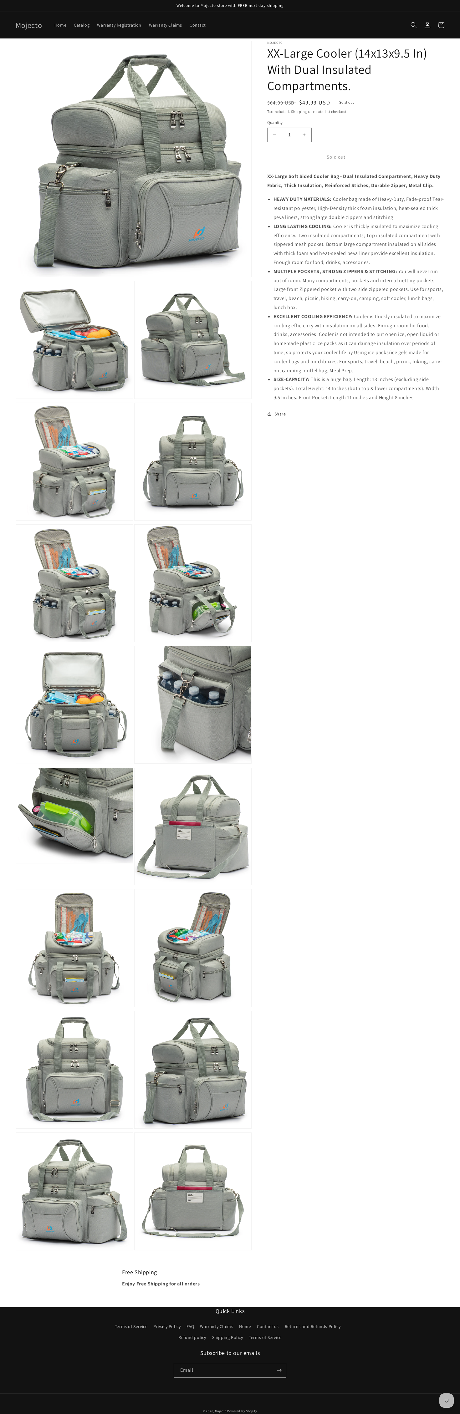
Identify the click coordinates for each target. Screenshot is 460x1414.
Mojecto (221, 1411)
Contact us (268, 1326)
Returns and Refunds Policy (313, 1326)
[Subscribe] (279, 1370)
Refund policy (192, 1337)
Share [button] (280, 414)
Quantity (275, 122)
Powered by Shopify (242, 1411)
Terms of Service (131, 1326)
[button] (414, 25)
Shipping (299, 111)
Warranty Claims (216, 1326)
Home (245, 1326)
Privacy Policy (167, 1326)
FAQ (190, 1326)
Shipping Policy (227, 1337)
